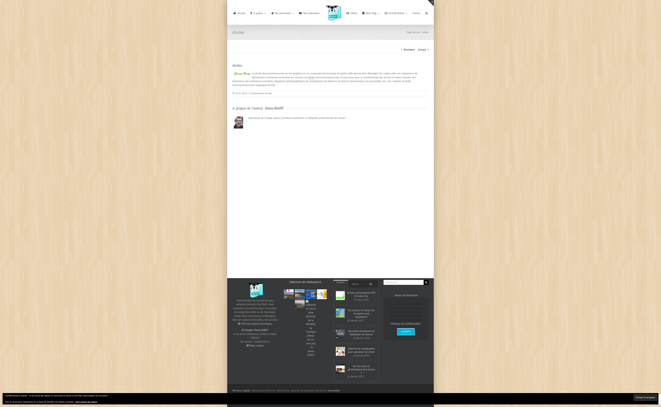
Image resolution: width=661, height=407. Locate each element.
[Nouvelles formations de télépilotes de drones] (340, 333)
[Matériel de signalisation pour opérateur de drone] (340, 351)
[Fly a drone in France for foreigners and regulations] (340, 313)
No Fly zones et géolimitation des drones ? (361, 369)
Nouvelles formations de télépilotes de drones (361, 332)
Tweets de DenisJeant (406, 295)
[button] (420, 12)
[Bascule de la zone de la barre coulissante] (431, 3)
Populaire (341, 282)
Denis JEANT (274, 108)
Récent (355, 284)
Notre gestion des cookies (86, 401)
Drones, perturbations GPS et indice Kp (361, 294)
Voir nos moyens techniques (257, 323)
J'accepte (406, 331)
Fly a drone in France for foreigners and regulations (361, 313)
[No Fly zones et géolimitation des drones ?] (340, 369)
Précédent (409, 49)
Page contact (257, 345)
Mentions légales (241, 390)
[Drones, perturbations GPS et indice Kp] (340, 295)
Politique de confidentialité (406, 323)
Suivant (422, 49)
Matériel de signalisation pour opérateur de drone (361, 350)
